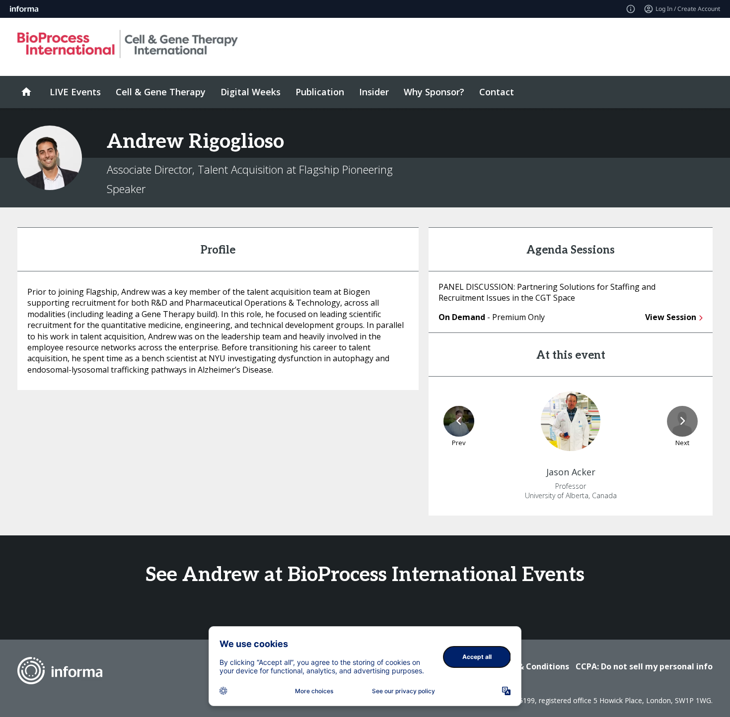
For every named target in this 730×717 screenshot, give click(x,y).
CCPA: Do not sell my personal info (644, 666)
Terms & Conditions (529, 666)
